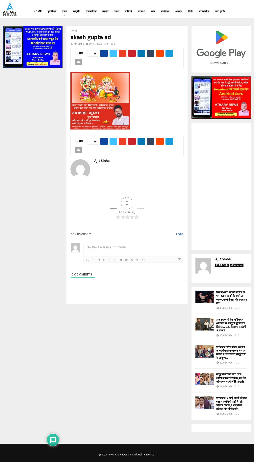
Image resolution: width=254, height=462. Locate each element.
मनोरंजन (165, 11)
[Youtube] (246, 9)
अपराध (178, 11)
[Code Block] (126, 260)
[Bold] (87, 260)
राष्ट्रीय (76, 11)
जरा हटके (220, 11)
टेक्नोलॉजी (204, 11)
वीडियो (128, 11)
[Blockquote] (121, 260)
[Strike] (104, 260)
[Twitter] (241, 9)
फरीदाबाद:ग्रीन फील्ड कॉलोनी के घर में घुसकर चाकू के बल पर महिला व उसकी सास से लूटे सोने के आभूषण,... (231, 352)
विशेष (190, 11)
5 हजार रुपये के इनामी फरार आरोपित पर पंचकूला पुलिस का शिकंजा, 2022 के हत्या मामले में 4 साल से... (231, 325)
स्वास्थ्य (141, 11)
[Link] (132, 260)
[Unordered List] (115, 260)
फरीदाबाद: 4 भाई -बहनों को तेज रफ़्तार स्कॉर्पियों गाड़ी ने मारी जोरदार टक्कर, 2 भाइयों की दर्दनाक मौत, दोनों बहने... (231, 403)
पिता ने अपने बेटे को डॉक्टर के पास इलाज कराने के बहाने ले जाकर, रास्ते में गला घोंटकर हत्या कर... (231, 297)
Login (179, 234)
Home (38, 11)
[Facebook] (236, 9)
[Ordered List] (110, 260)
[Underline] (98, 260)
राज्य (64, 11)
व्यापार (105, 11)
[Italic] (93, 260)
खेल (153, 11)
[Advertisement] (221, 186)
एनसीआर (52, 11)
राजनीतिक (91, 11)
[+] (142, 259)
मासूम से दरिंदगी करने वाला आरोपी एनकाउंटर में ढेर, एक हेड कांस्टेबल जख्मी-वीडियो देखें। (231, 378)
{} (137, 259)
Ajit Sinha (79, 44)
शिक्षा (116, 11)
